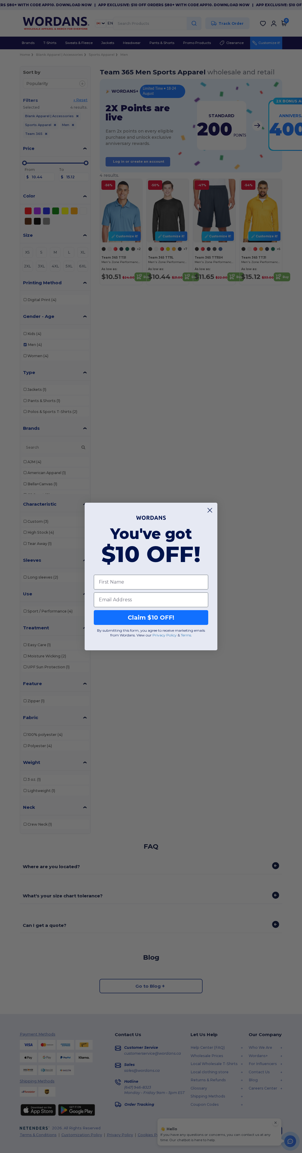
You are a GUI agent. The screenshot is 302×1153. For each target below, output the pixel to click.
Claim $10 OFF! (151, 617)
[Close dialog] (210, 510)
